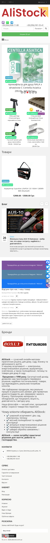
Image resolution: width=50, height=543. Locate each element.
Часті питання (7, 476)
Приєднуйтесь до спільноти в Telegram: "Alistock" (25, 274)
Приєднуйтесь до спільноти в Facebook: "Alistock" (25, 284)
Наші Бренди (6, 513)
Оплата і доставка (8, 469)
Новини (4, 503)
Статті (12, 236)
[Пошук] (46, 29)
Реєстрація (5, 495)
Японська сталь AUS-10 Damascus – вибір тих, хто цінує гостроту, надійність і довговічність (27, 241)
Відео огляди (6, 510)
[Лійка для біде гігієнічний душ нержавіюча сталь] (14, 106)
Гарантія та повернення (10, 473)
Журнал (4, 507)
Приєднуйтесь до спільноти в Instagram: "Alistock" (25, 265)
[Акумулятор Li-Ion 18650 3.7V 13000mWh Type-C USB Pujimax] (25, 65)
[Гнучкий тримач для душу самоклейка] (14, 130)
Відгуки (4, 482)
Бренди (7, 332)
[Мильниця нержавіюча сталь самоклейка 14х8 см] (36, 130)
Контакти (5, 479)
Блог (4, 204)
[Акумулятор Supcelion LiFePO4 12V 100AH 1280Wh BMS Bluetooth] (24, 171)
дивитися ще (7, 323)
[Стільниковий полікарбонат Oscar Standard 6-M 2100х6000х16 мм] (36, 106)
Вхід (3, 491)
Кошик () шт (25, 34)
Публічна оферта (8, 516)
